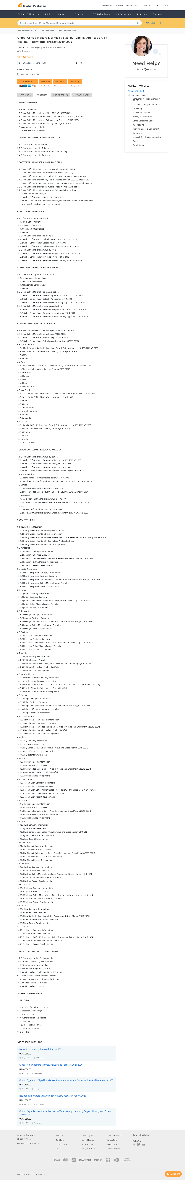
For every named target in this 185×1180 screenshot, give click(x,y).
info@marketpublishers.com (112, 5)
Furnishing (137, 108)
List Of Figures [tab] (82, 95)
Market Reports (87, 1136)
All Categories (135, 90)
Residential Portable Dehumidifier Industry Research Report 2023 (52, 1095)
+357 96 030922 (133, 5)
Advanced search (154, 23)
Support (175, 1173)
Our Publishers (61, 1144)
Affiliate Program (113, 1149)
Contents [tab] (42, 95)
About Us (59, 1136)
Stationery (137, 133)
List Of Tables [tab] (60, 95)
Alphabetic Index (88, 1144)
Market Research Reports (27, 31)
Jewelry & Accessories (142, 116)
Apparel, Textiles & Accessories (147, 137)
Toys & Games (139, 145)
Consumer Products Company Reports (146, 100)
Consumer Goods (139, 95)
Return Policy (112, 1144)
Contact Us (146, 5)
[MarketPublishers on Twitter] (138, 1145)
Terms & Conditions (114, 1136)
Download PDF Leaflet (29, 74)
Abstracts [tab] (25, 95)
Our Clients (60, 1140)
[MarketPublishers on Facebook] (134, 1145)
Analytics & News (88, 1149)
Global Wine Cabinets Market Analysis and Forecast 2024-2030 (50, 1064)
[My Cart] (166, 5)
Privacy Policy (112, 1140)
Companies (158, 14)
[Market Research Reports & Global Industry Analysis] (32, 5)
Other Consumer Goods (144, 120)
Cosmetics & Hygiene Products (146, 104)
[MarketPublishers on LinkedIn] (143, 1145)
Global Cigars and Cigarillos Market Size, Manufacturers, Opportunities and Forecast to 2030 (66, 1080)
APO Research (24, 51)
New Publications (88, 1140)
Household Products (142, 112)
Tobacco (136, 141)
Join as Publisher (141, 1135)
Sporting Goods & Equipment (146, 129)
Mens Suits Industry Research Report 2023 (41, 1049)
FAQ (157, 5)
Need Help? (75, 81)
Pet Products (138, 125)
